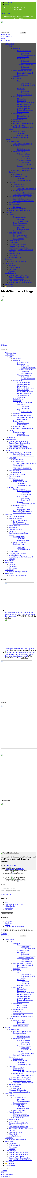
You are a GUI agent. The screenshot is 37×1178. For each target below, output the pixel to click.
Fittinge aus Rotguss (15, 253)
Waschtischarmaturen (24, 51)
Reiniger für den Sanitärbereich (23, 127)
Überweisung (9, 870)
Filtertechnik (13, 255)
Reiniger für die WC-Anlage (18, 275)
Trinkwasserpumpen (19, 217)
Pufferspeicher (18, 174)
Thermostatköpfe (18, 184)
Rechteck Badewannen (24, 104)
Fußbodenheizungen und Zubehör (20, 196)
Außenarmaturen (14, 240)
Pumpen (11, 215)
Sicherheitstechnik (15, 202)
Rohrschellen (13, 242)
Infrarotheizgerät (18, 186)
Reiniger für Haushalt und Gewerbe (20, 282)
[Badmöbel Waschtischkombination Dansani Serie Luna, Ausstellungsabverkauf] (20, 652)
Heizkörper (12, 182)
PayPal (7, 868)
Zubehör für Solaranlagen (17, 261)
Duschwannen (18, 113)
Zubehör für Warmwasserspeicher (24, 179)
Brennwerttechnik (19, 151)
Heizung (7, 450)
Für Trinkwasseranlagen (21, 237)
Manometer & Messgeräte (17, 208)
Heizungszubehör (14, 204)
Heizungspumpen (19, 225)
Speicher (20, 166)
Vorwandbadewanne (24, 395)
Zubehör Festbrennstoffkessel (23, 149)
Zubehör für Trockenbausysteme (23, 201)
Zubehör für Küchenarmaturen (23, 134)
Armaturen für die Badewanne (23, 57)
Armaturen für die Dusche (25, 65)
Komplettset (13, 265)
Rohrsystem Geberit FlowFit (18, 244)
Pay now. (8, 877)
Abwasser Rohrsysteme (16, 246)
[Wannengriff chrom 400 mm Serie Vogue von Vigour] (19, 647)
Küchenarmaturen (19, 131)
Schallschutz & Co (19, 125)
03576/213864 (11, 865)
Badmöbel (16, 77)
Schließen (4, 345)
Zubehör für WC (26, 83)
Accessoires (17, 121)
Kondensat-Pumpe (19, 231)
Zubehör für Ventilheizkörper (22, 195)
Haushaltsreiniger (10, 439)
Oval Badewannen (23, 112)
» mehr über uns (6, 894)
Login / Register (10, 1165)
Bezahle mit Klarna (11, 881)
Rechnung (8, 872)
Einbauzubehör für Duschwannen (23, 117)
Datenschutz (9, 908)
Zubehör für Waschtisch (25, 92)
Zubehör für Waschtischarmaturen (28, 54)
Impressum (8, 910)
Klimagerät (12, 531)
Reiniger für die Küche (20, 137)
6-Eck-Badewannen (23, 106)
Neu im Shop (9, 560)
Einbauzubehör (22, 99)
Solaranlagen (9, 573)
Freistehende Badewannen (25, 102)
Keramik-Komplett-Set (24, 95)
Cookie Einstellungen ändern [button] (14, 926)
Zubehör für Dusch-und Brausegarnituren (25, 74)
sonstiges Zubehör (15, 257)
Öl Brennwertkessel (23, 154)
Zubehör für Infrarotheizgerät (26, 189)
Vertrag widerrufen (7, 913)
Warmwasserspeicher (20, 176)
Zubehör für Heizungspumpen (23, 228)
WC (18, 81)
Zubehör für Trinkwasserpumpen (23, 220)
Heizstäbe (12, 271)
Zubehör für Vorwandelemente (23, 123)
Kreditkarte (8, 874)
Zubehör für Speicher (28, 168)
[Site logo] (12, 31)
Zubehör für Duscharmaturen (26, 68)
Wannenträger (21, 101)
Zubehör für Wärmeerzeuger (22, 144)
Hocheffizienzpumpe (20, 223)
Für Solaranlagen (18, 239)
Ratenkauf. (8, 879)
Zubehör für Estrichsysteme (22, 199)
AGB (7, 902)
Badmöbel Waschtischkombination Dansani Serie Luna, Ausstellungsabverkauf (19, 655)
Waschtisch (21, 89)
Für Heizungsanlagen (20, 235)
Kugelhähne (17, 207)
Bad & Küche (9, 355)
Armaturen (16, 48)
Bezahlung (8, 923)
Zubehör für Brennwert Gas (26, 163)
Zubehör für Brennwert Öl (25, 157)
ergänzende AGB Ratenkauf (14, 904)
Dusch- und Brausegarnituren (22, 71)
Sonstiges (12, 437)
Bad (10, 46)
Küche (11, 129)
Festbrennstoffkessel (19, 145)
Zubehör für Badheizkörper (26, 193)
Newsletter (8, 921)
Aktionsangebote (10, 353)
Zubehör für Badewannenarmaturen (28, 62)
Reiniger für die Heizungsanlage (19, 210)
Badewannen (17, 96)
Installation (8, 515)
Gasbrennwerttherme (24, 160)
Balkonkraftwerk (14, 267)
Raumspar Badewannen (25, 110)
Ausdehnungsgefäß (15, 233)
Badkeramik (17, 78)
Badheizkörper (18, 120)
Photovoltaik (9, 562)
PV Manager (13, 269)
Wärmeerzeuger (14, 141)
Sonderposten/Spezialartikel (18, 571)
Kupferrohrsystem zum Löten (18, 248)
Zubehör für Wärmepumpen (22, 170)
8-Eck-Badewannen (23, 108)
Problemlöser (9, 570)
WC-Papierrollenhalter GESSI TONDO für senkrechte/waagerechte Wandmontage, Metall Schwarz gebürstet (20, 614)
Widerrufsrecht (9, 906)
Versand (7, 925)
